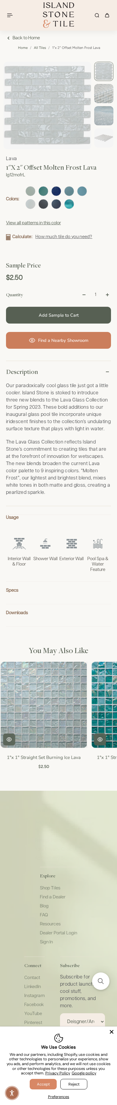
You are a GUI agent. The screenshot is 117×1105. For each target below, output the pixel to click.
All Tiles (40, 48)
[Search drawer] (97, 15)
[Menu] (11, 15)
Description (22, 371)
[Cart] (107, 15)
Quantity (14, 294)
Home (23, 48)
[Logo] (58, 15)
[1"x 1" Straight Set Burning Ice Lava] (43, 705)
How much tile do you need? (63, 236)
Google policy (84, 1073)
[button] (101, 981)
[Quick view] (8, 739)
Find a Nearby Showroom (63, 340)
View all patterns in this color (33, 223)
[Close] (112, 1032)
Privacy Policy (57, 1073)
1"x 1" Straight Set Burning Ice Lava (43, 757)
